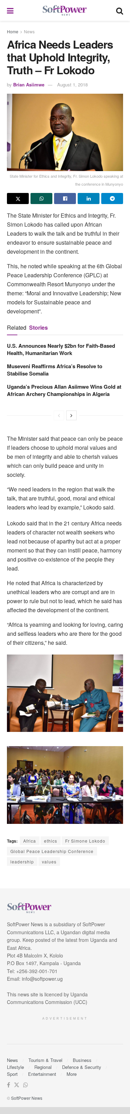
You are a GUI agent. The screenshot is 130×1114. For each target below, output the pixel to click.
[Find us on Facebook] (8, 1085)
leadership (22, 861)
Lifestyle (15, 1067)
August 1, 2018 (72, 84)
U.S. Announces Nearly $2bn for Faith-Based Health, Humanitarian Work (61, 349)
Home (12, 31)
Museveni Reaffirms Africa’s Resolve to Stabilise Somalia (54, 369)
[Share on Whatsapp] (41, 198)
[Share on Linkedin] (88, 198)
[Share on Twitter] (18, 198)
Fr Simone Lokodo (85, 841)
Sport (12, 1074)
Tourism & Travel (45, 1060)
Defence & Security (81, 1067)
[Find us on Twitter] (16, 1085)
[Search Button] (119, 10)
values (49, 861)
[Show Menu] (10, 10)
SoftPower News (26, 1098)
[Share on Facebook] (65, 198)
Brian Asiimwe (28, 84)
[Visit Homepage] (64, 10)
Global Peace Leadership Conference (52, 851)
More (72, 1074)
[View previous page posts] (59, 415)
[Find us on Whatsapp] (25, 1085)
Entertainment (42, 1074)
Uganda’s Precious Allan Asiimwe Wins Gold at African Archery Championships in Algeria (64, 390)
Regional (43, 1067)
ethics (50, 841)
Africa (29, 841)
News (29, 31)
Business (82, 1060)
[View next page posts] (71, 415)
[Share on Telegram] (112, 198)
